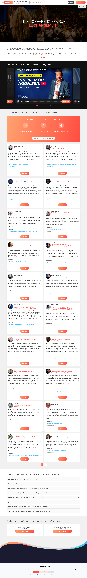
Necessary (33, 574)
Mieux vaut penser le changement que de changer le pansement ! (61, 262)
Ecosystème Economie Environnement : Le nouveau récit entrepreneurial (25, 293)
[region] (43, 87)
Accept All (36, 571)
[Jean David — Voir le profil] (62, 384)
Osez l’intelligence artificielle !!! (16, 168)
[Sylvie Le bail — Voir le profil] (25, 384)
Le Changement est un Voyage (53, 293)
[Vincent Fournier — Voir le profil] (25, 351)
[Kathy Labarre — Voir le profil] (62, 318)
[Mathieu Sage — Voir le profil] (62, 224)
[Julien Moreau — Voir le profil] (25, 416)
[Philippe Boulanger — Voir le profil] (25, 160)
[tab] (37, 105)
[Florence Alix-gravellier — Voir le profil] (25, 193)
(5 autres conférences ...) (51, 201)
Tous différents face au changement (55, 423)
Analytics (40, 574)
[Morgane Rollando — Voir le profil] (25, 318)
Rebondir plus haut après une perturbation (56, 229)
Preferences (54, 574)
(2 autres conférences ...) (51, 264)
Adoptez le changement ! (14, 357)
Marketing (47, 574)
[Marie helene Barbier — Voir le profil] (25, 447)
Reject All (51, 571)
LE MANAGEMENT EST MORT (53, 325)
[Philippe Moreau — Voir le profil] (25, 286)
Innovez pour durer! (13, 356)
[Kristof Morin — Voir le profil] (62, 416)
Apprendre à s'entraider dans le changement (56, 450)
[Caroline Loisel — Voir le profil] (62, 193)
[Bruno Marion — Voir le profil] (62, 160)
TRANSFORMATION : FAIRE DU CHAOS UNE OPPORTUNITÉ (21, 324)
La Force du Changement (52, 389)
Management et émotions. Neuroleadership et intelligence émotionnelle (25, 455)
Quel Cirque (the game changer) (54, 391)
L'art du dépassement (51, 388)
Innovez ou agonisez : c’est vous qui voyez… (18, 164)
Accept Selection (43, 571)
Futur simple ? (12, 166)
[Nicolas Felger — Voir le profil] (25, 224)
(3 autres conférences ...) (13, 326)
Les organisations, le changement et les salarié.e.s (20, 422)
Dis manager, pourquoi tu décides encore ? (18, 388)
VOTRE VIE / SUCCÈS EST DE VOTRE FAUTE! (18, 261)
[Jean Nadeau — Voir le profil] (25, 256)
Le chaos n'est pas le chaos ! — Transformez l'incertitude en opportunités (62, 164)
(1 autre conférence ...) (50, 166)
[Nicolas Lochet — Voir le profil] (62, 351)
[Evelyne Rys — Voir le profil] (62, 447)
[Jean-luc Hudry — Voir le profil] (62, 256)
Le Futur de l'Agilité (51, 356)
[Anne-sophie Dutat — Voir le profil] (62, 286)
